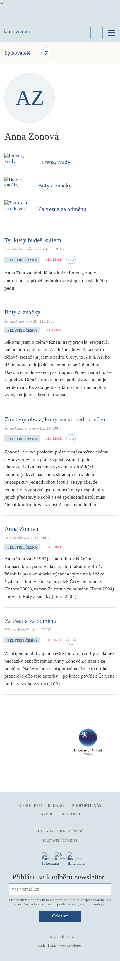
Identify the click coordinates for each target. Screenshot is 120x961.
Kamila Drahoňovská (23, 249)
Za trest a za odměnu (62, 209)
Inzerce (47, 814)
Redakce (57, 805)
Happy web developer (65, 945)
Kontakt (71, 814)
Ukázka (53, 330)
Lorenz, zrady (54, 162)
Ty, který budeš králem (32, 240)
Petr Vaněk (13, 538)
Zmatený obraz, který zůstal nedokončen (54, 419)
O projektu (30, 805)
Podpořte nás (86, 805)
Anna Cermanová (19, 428)
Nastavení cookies (60, 841)
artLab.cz (66, 937)
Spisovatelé (17, 53)
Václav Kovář (16, 630)
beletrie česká (22, 260)
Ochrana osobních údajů (60, 831)
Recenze (53, 260)
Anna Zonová (16, 321)
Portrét (53, 547)
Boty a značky (55, 185)
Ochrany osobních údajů (85, 904)
